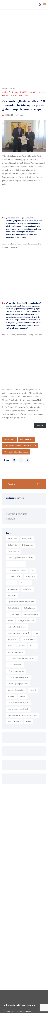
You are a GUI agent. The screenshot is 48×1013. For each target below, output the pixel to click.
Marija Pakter (27, 589)
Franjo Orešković (26, 439)
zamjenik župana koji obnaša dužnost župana (22, 715)
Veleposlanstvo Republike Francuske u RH (20, 446)
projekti (10, 621)
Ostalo (12, 88)
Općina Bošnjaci (13, 608)
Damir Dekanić (27, 539)
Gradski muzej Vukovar (16, 564)
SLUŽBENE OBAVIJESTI (17, 514)
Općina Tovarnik (13, 614)
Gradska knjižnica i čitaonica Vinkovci (20, 558)
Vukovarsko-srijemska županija (16, 452)
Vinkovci (33, 690)
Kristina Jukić (25, 583)
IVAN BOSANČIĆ (14, 576)
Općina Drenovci (29, 608)
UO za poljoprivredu (15, 665)
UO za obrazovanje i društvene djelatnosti (21, 658)
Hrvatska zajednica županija (17, 570)
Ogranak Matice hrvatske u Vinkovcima (21, 602)
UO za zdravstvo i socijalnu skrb (18, 677)
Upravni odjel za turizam (16, 690)
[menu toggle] (44, 4)
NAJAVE (11, 519)
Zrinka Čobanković (14, 721)
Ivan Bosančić (30, 576)
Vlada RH (11, 696)
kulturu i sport (12, 589)
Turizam (33, 646)
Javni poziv (11, 583)
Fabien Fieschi (9, 439)
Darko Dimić (12, 545)
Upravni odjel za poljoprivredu (18, 684)
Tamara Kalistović (29, 639)
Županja (28, 721)
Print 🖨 (40, 425)
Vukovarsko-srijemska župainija (18, 702)
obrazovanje (12, 595)
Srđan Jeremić (12, 639)
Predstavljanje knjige (31, 614)
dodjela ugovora (27, 545)
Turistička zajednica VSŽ (16, 646)
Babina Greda (12, 539)
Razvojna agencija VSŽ (26, 621)
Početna (5, 88)
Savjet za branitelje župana (17, 627)
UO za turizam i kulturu (16, 671)
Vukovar (22, 696)
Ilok (33, 570)
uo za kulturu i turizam (15, 652)
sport (36, 633)
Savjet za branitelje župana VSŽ (18, 633)
